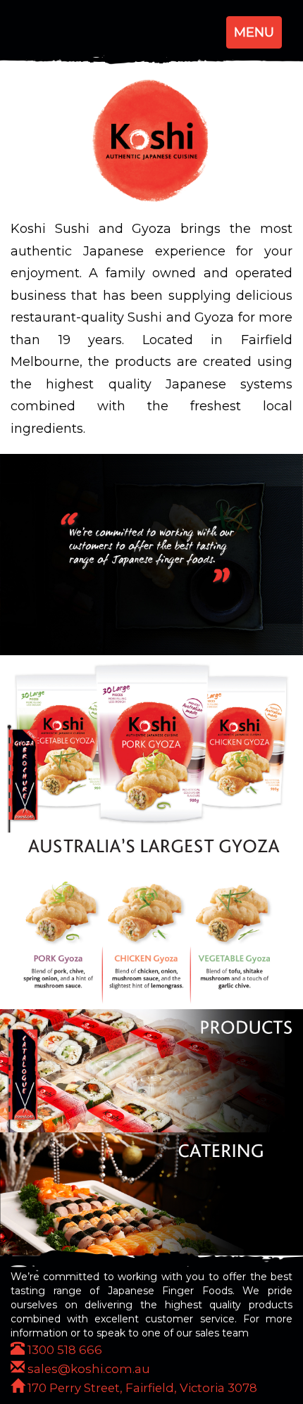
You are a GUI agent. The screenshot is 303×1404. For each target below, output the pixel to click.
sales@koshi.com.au (87, 1369)
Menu (257, 36)
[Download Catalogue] (23, 1078)
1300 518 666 (63, 1350)
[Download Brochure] (23, 778)
